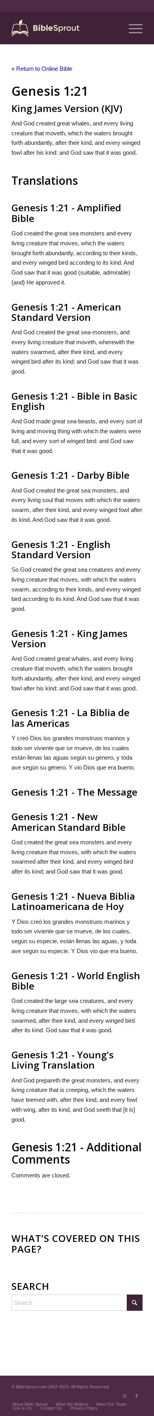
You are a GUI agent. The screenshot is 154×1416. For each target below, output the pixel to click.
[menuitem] (132, 28)
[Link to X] (125, 1396)
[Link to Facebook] (137, 1396)
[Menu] (132, 28)
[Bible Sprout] (63, 28)
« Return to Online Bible (41, 68)
